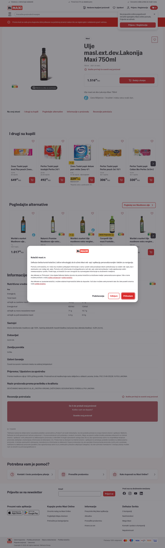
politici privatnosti (54, 278)
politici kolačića (67, 278)
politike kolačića (40, 284)
